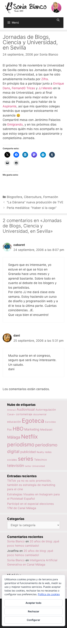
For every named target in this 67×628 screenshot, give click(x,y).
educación (14, 421)
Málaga (13, 437)
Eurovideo (50, 422)
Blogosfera (14, 197)
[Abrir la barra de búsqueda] (58, 20)
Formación (50, 197)
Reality (40, 452)
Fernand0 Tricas (23, 88)
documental (39, 414)
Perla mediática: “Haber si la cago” (31, 208)
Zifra (44, 79)
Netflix (29, 436)
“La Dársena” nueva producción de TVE (35, 202)
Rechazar (33, 611)
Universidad (38, 466)
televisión (15, 465)
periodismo (20, 444)
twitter (28, 466)
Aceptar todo (33, 602)
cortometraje (24, 414)
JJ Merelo (45, 88)
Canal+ (11, 414)
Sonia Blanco (16, 541)
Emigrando (15, 124)
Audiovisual (26, 409)
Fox (9, 429)
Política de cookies (49, 594)
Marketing (31, 429)
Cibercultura (32, 197)
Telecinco (40, 459)
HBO (18, 429)
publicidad (28, 452)
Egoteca (33, 420)
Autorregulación (46, 409)
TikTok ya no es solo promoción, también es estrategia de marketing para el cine (31, 485)
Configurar (33, 619)
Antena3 (11, 409)
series (25, 458)
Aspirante (9, 106)
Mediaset (46, 429)
